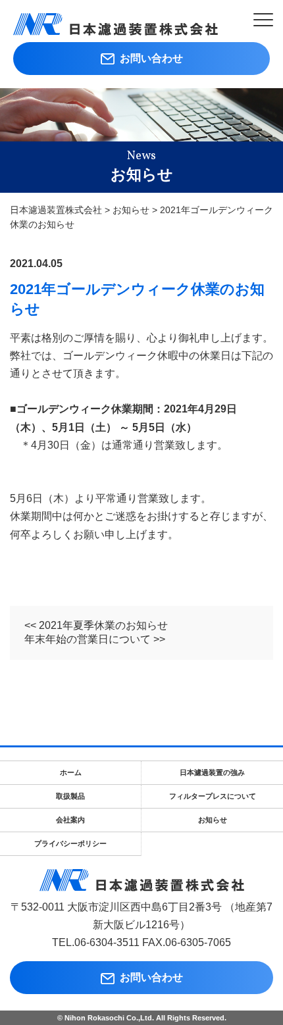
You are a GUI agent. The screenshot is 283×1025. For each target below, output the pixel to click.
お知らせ (212, 820)
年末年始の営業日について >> (94, 639)
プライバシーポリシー (70, 843)
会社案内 (70, 820)
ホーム (71, 772)
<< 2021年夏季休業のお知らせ (96, 625)
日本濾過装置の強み (212, 772)
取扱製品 (70, 796)
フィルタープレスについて (212, 796)
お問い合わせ (149, 58)
